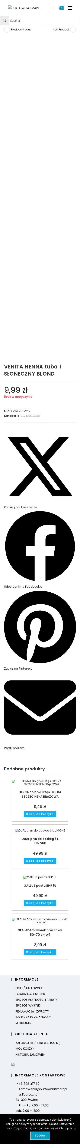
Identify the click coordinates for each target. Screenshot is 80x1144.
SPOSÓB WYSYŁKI (28, 1005)
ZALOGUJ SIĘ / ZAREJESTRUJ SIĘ (38, 1043)
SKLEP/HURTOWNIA (29, 988)
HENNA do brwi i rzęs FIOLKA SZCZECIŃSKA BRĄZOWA (40, 794)
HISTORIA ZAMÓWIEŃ (30, 1054)
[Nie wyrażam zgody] (75, 1129)
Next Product (61, 29)
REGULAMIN (23, 1023)
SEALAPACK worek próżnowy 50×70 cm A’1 (40, 932)
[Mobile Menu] (68, 8)
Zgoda (40, 1135)
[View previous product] (7, 30)
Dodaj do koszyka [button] (40, 814)
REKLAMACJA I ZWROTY (32, 1011)
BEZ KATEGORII (30, 416)
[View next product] (73, 30)
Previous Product (21, 29)
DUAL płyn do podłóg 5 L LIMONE (40, 841)
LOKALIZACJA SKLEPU (30, 994)
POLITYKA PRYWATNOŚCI (33, 1017)
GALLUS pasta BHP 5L (40, 885)
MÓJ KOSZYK (25, 1048)
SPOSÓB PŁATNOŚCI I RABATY (37, 1000)
